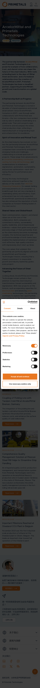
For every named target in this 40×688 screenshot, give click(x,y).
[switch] (34, 352)
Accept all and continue (20, 377)
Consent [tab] (7, 308)
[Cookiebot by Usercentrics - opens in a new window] (28, 302)
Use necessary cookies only (20, 384)
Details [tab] (20, 308)
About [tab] (32, 308)
